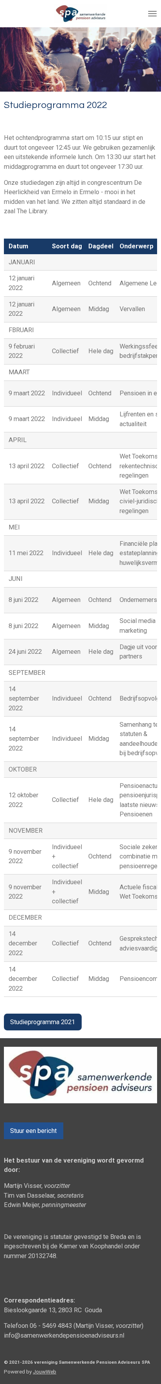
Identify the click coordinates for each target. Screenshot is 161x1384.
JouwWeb (44, 1371)
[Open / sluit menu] (152, 13)
